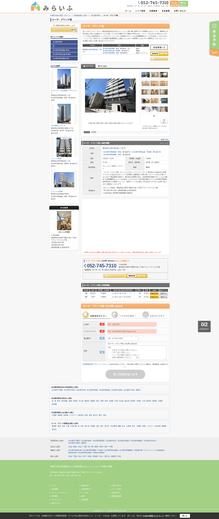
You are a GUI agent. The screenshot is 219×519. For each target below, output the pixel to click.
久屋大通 (73, 426)
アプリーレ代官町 (57, 191)
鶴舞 (119, 426)
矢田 (106, 401)
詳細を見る (154, 293)
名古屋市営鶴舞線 (126, 450)
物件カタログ (56, 503)
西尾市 (138, 390)
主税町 (160, 401)
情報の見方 (165, 140)
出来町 (111, 401)
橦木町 (87, 401)
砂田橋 (54, 404)
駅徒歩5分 (85, 485)
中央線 (100, 450)
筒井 (58, 401)
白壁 (116, 401)
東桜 (70, 401)
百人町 (81, 401)
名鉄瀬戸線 (138, 450)
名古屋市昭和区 (92, 390)
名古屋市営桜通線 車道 (61, 50)
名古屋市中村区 (69, 390)
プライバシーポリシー (101, 364)
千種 (67, 426)
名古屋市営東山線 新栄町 (62, 54)
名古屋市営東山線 (108, 51)
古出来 (121, 401)
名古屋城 (113, 426)
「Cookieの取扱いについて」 (152, 516)
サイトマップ (56, 500)
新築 (83, 496)
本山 (79, 456)
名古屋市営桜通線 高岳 (61, 58)
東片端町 (64, 401)
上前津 (128, 426)
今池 (82, 426)
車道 (117, 48)
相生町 (148, 401)
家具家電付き (86, 489)
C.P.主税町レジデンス (58, 126)
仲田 (111, 447)
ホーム (53, 485)
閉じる (184, 516)
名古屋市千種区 (57, 390)
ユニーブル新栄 (56, 158)
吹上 (123, 426)
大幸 (143, 401)
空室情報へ (158, 47)
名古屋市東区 (91, 49)
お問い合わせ (116, 485)
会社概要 (54, 489)
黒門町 (132, 401)
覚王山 (54, 429)
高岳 (117, 53)
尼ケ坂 (87, 426)
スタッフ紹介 (116, 489)
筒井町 (154, 401)
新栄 (75, 447)
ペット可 (84, 493)
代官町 (75, 401)
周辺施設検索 (116, 496)
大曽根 (54, 415)
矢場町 (92, 426)
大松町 (138, 401)
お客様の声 (116, 493)
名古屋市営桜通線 (108, 48)
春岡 (96, 447)
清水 (97, 426)
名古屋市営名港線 (85, 453)
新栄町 (118, 51)
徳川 (97, 401)
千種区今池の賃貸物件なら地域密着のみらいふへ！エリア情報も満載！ (81, 466)
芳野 (102, 401)
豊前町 (92, 401)
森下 (100, 415)
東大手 (95, 415)
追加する (163, 293)
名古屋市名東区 (116, 390)
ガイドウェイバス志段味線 (154, 450)
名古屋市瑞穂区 (104, 390)
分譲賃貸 (84, 500)
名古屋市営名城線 (111, 450)
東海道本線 (72, 453)
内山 (80, 447)
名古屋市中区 (81, 390)
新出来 (127, 401)
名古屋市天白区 (129, 390)
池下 (133, 426)
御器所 (164, 426)
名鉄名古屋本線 (99, 453)
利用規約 (87, 364)
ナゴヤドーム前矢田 (76, 415)
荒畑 (143, 426)
